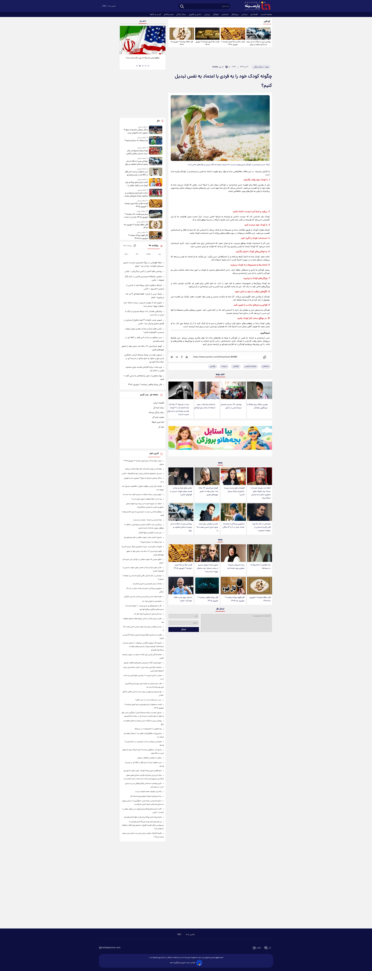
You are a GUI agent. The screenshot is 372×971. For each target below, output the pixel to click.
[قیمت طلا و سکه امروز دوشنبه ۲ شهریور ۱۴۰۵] (233, 34)
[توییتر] (172, 357)
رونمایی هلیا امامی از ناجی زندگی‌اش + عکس (143, 271)
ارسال (183, 629)
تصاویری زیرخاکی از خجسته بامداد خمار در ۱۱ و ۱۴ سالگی (233, 525)
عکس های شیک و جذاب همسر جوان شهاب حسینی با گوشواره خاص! (181, 491)
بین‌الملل (235, 14)
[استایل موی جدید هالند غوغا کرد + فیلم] (180, 585)
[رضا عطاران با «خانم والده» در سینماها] (259, 553)
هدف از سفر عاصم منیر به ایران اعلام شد (147, 583)
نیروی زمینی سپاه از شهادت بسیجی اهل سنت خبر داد (142, 494)
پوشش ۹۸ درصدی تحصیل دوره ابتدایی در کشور (231, 406)
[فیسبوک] (182, 357)
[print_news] (186, 357)
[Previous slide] (123, 40)
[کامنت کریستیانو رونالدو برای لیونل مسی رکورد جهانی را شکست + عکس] (155, 182)
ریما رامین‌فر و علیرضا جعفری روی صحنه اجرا (235, 566)
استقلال (266, 366)
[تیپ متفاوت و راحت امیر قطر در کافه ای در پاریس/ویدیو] (155, 172)
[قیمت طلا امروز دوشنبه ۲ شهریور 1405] (207, 34)
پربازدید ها (153, 245)
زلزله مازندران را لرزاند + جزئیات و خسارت (147, 520)
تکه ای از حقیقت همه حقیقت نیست (148, 791)
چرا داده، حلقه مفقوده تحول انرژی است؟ (147, 499)
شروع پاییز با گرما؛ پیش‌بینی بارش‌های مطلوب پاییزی (143, 662)
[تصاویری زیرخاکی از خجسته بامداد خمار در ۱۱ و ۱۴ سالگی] (233, 512)
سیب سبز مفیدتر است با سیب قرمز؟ (148, 700)
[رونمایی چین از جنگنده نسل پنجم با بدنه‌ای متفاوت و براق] (258, 34)
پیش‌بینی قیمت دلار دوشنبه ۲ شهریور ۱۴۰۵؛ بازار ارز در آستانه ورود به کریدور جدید (135, 216)
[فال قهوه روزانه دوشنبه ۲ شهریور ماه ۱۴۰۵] (233, 585)
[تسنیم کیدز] (220, 439)
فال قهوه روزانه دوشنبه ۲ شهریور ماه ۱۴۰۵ (234, 599)
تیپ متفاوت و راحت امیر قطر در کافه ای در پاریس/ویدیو (136, 173)
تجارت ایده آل (158, 417)
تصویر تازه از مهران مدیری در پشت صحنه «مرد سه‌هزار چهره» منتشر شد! (207, 568)
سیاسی (245, 14)
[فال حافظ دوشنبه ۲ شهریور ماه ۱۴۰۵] (182, 34)
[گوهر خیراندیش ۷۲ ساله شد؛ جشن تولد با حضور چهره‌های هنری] (207, 476)
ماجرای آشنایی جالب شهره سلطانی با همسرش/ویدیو (143, 537)
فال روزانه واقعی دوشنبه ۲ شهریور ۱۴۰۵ (208, 599)
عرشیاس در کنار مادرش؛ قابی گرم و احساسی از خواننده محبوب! (261, 527)
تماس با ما (112, 6)
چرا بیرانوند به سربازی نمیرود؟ (136, 140)
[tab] (148, 65)
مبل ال (161, 427)
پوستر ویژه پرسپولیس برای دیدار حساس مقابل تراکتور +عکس (137, 152)
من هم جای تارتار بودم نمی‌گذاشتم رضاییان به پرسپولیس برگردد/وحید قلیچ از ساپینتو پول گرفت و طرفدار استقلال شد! (143, 825)
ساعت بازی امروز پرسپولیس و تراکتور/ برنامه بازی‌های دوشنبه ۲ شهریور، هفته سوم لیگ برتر (136, 195)
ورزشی (207, 14)
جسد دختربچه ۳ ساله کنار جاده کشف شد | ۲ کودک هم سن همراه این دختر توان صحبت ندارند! (178, 409)
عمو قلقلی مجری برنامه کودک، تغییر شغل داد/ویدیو (143, 770)
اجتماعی (225, 14)
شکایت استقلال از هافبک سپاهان (149, 758)
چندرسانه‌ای (169, 14)
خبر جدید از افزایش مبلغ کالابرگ (150, 532)
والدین (212, 366)
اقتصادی (254, 14)
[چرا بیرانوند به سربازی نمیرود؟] (155, 140)
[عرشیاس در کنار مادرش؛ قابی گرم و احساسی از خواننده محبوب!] (259, 512)
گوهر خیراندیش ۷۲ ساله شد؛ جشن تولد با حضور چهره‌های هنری (208, 491)
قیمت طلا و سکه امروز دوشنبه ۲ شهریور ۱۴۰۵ (233, 43)
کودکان (235, 366)
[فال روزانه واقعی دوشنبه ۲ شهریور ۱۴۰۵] (207, 585)
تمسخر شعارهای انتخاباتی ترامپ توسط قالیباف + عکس (142, 473)
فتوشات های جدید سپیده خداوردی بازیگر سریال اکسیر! (234, 491)
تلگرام (259, 947)
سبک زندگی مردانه (156, 412)
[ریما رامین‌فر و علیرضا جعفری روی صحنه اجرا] (233, 553)
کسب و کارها (156, 14)
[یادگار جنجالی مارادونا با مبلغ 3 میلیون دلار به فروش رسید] (155, 130)
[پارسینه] (256, 6)
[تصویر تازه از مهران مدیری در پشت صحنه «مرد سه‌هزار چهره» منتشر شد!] (207, 553)
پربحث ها (128, 245)
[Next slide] (162, 40)
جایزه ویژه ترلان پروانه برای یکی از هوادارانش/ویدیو (143, 817)
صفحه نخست (266, 14)
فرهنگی (216, 14)
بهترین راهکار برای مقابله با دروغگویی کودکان (257, 406)
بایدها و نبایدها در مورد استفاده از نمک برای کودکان (204, 406)
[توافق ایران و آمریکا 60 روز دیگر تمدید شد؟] (142, 40)
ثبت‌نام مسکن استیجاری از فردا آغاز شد (148, 614)
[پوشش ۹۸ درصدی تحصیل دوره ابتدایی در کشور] (233, 390)
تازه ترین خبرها (158, 422)
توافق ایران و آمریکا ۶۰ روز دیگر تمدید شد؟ (142, 57)
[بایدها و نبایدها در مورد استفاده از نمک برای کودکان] (207, 390)
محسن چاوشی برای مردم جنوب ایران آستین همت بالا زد (207, 527)
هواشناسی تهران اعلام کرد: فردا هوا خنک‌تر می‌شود (143, 469)
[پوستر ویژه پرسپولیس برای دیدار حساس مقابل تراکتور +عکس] (155, 150)
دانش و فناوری (195, 14)
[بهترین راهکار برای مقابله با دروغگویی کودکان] (259, 390)
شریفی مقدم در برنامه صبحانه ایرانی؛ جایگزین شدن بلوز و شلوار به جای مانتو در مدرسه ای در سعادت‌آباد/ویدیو (144, 358)
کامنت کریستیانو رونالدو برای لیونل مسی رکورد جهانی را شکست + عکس (136, 184)
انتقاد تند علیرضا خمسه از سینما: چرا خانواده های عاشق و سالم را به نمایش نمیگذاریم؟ (261, 493)
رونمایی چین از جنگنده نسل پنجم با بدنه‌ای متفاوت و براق (259, 43)
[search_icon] (182, 6)
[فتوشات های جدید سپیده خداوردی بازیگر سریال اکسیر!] (233, 476)
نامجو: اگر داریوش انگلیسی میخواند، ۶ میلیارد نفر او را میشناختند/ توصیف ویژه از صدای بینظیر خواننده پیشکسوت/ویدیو (143, 646)
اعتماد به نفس (250, 366)
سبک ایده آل (158, 407)
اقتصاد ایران (158, 403)
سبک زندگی (181, 14)
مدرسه (224, 366)
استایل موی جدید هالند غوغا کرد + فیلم (183, 599)
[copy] (264, 357)
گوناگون (267, 21)
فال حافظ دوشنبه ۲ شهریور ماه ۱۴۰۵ (182, 43)
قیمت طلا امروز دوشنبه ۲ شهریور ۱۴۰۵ (207, 43)
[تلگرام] (177, 357)
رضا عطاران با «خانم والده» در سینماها (260, 566)
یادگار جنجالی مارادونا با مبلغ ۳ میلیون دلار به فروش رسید (136, 131)
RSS (104, 6)
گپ (269, 947)
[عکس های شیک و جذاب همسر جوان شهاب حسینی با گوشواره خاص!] (180, 476)
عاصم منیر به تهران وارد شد (152, 601)
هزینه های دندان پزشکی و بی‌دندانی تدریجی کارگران (143, 596)
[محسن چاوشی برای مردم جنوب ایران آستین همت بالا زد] (207, 512)
